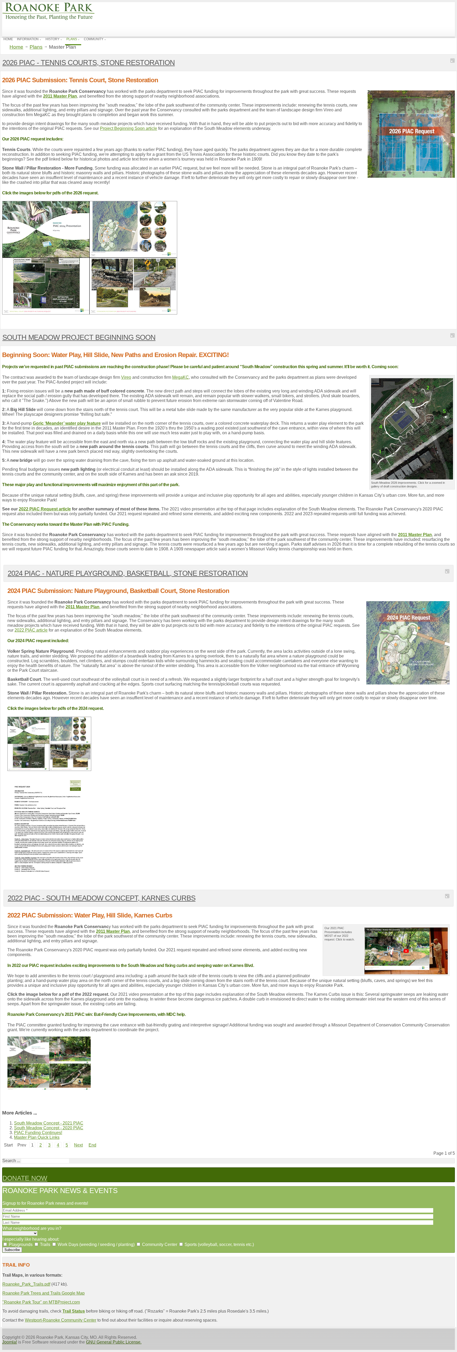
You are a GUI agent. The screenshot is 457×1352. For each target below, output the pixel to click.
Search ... (11, 1160)
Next (78, 1145)
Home (16, 47)
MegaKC (180, 377)
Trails (44, 1244)
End (92, 1145)
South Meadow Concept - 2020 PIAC (48, 1128)
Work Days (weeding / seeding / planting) (96, 1244)
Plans (36, 47)
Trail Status (73, 1311)
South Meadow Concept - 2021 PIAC (48, 1123)
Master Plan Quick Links (37, 1137)
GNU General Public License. (113, 1342)
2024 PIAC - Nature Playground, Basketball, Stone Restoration (128, 573)
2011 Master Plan (60, 96)
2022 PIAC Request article (45, 509)
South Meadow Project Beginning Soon (79, 337)
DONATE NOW (24, 1178)
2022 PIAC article (31, 630)
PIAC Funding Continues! (38, 1132)
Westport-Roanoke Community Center (60, 1320)
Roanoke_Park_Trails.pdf (26, 1284)
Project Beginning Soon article (128, 128)
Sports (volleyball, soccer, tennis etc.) (219, 1244)
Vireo (126, 377)
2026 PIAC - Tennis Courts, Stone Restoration (88, 62)
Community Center (159, 1244)
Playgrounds (20, 1244)
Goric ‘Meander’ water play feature (67, 423)
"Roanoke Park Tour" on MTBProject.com (41, 1302)
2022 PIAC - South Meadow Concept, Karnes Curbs (101, 898)
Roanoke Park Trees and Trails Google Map (43, 1293)
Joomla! (9, 1342)
